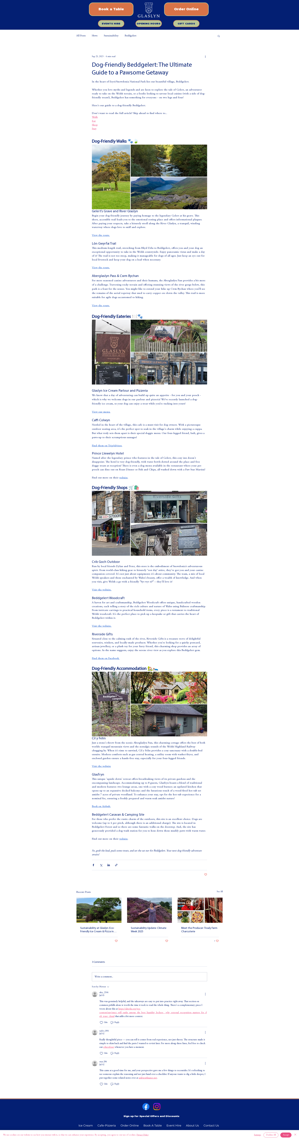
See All (220, 892)
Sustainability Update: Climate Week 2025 (148, 930)
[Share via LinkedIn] (108, 865)
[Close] (295, 1135)
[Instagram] (156, 1106)
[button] (218, 36)
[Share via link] (116, 865)
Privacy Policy (143, 1135)
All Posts (81, 36)
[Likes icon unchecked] (101, 1022)
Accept (286, 1135)
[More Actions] (205, 994)
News (94, 36)
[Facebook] (146, 1106)
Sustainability (111, 36)
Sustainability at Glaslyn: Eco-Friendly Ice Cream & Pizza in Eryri (97, 930)
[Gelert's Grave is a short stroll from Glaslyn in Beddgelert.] (98, 910)
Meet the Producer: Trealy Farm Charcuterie (199, 930)
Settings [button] (257, 1135)
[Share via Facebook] (93, 865)
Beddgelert (130, 36)
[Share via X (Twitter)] (101, 865)
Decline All (271, 1135)
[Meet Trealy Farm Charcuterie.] (200, 910)
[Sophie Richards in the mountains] (149, 910)
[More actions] (205, 56)
